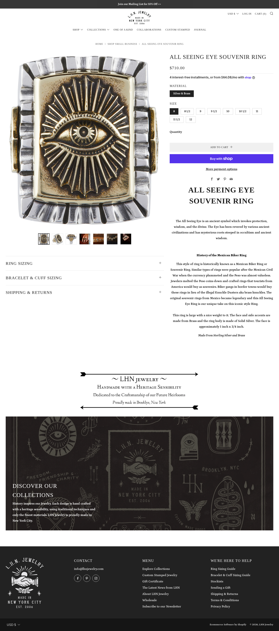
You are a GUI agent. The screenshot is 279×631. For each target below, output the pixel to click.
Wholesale (149, 600)
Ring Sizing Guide (223, 569)
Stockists (217, 581)
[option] (85, 140)
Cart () (260, 13)
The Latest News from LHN (161, 587)
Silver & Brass (181, 93)
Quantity (176, 132)
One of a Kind (123, 29)
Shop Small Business (122, 44)
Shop (76, 29)
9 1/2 (214, 111)
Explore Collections (156, 569)
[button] (44, 239)
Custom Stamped (177, 29)
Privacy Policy (220, 606)
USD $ (231, 13)
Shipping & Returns (224, 594)
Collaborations (149, 29)
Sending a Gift (220, 587)
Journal (200, 29)
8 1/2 (187, 111)
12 (190, 119)
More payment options (221, 169)
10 (227, 111)
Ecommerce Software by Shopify (228, 624)
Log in (246, 13)
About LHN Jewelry (155, 594)
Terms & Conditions (225, 600)
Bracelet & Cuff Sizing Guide (230, 575)
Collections (96, 29)
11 (257, 111)
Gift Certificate (152, 581)
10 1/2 (242, 111)
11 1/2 (176, 119)
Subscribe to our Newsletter (161, 606)
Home (99, 44)
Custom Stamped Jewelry (159, 575)
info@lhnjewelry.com (89, 569)
